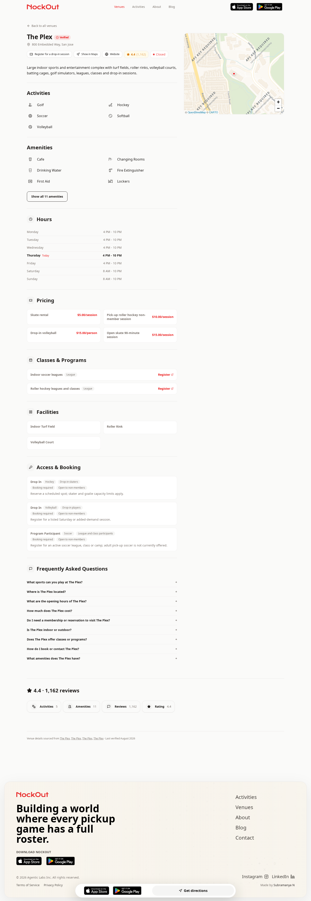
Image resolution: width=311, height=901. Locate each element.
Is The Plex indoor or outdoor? (102, 630)
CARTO (213, 112)
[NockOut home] (43, 6)
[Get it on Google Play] (60, 861)
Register (164, 375)
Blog (172, 7)
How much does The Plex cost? (102, 611)
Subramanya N (284, 885)
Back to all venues (44, 26)
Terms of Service (28, 885)
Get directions (196, 890)
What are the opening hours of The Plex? (102, 601)
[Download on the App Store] (29, 861)
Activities (138, 7)
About (157, 7)
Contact (244, 837)
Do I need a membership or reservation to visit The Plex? (102, 620)
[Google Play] (269, 7)
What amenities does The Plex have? (102, 658)
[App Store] (241, 7)
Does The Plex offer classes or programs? (102, 639)
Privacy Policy (53, 885)
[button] (234, 73)
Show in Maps (89, 54)
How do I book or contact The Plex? (102, 649)
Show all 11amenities (47, 196)
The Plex (65, 738)
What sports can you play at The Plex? (102, 582)
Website (115, 54)
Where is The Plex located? (102, 592)
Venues (119, 7)
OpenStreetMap (197, 112)
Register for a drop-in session (52, 54)
